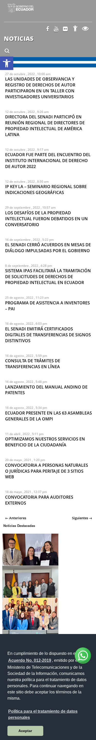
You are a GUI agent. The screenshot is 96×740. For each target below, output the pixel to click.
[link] (6, 63)
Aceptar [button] (25, 731)
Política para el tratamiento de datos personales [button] (43, 714)
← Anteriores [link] (15, 518)
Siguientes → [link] (82, 518)
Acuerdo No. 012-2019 (29, 660)
